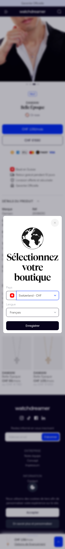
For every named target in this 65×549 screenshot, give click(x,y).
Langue (11, 304)
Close (55, 223)
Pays (9, 287)
